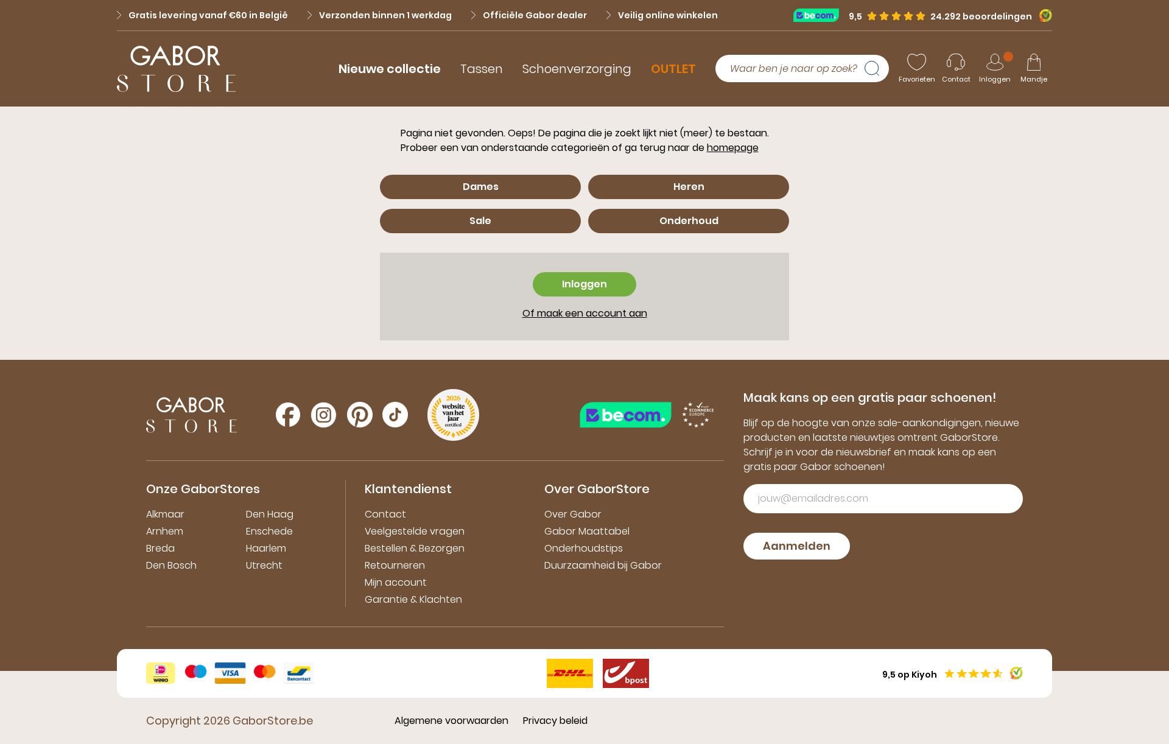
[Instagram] (323, 415)
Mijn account (396, 582)
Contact (385, 514)
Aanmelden (796, 545)
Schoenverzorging (576, 68)
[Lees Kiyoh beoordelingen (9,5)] (1042, 15)
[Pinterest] (360, 414)
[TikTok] (395, 414)
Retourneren (395, 565)
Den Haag (269, 514)
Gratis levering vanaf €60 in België (208, 15)
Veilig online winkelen (668, 15)
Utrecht (264, 565)
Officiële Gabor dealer (535, 15)
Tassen (481, 68)
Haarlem (266, 548)
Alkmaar (165, 514)
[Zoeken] (877, 69)
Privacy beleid (555, 721)
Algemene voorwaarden (451, 721)
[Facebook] (288, 414)
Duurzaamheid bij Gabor (603, 565)
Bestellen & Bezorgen (415, 548)
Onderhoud (688, 221)
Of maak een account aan (584, 313)
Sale (480, 221)
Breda (160, 548)
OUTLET (673, 68)
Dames (481, 187)
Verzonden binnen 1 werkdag (385, 15)
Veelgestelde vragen (415, 531)
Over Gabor (573, 514)
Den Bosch (171, 565)
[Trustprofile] (821, 15)
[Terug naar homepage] (176, 69)
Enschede (269, 531)
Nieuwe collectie (390, 68)
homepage (733, 148)
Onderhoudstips (583, 548)
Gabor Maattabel (587, 531)
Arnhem (164, 531)
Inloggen (584, 284)
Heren (688, 187)
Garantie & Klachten (413, 599)
